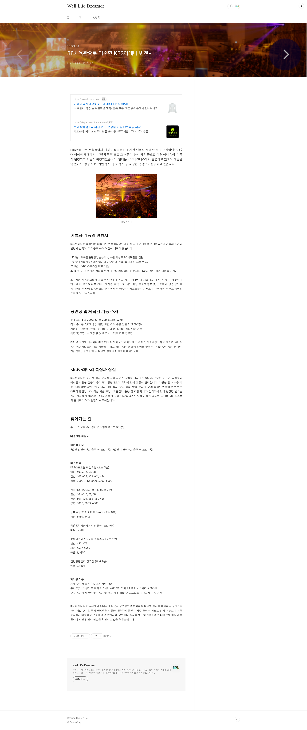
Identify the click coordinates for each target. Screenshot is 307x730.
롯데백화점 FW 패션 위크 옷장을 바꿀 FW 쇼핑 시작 (107, 127)
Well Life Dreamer (85, 6)
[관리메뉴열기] (301, 5)
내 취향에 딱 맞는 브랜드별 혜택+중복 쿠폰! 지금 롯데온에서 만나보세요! (116, 108)
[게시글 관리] (86, 635)
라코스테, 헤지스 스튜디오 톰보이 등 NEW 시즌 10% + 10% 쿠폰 (111, 131)
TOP (237, 719)
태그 (81, 17)
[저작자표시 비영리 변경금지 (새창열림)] (108, 636)
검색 (230, 6)
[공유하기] (82, 635)
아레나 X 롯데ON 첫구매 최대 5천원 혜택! (101, 103)
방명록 (96, 17)
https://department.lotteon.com (90, 122)
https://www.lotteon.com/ (87, 99)
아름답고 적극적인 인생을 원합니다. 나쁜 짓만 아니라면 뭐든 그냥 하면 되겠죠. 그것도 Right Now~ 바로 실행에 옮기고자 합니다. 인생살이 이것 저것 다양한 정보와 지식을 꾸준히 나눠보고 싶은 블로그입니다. (122, 671)
